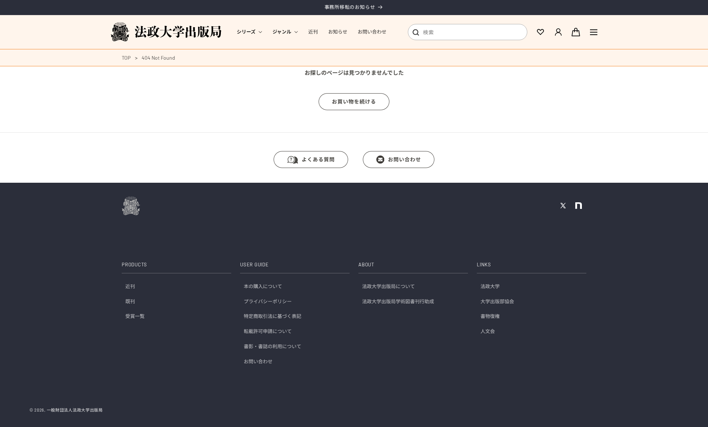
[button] (249, 31)
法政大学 (490, 286)
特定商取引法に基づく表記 (272, 316)
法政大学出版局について (388, 286)
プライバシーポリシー (268, 301)
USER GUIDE (254, 265)
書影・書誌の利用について (272, 347)
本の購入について (263, 286)
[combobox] (468, 32)
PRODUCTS (134, 265)
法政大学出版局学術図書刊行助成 (398, 301)
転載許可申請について (268, 332)
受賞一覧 (135, 316)
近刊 (130, 286)
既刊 (130, 301)
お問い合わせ (404, 159)
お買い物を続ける (354, 101)
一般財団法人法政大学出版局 (75, 409)
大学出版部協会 (497, 301)
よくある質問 (318, 159)
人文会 (487, 332)
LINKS (484, 265)
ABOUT (366, 265)
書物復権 (490, 316)
